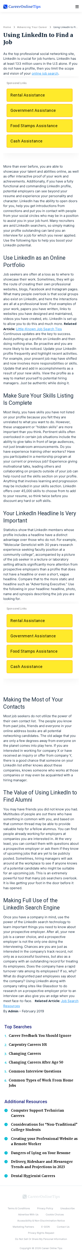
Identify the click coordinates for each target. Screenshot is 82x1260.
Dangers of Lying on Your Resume (40, 1153)
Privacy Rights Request (41, 1232)
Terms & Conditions (19, 1208)
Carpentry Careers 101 (28, 1045)
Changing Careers (25, 1053)
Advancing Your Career (32, 27)
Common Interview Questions (35, 1071)
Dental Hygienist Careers (33, 1176)
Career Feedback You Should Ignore (40, 1036)
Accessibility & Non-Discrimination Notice (41, 1220)
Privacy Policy (45, 1208)
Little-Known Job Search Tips (39, 329)
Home (7, 27)
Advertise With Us (28, 1214)
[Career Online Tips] (41, 1196)
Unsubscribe (67, 1208)
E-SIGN (45, 1226)
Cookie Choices (55, 1214)
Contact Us (63, 1226)
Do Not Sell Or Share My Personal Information (41, 1239)
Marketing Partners (23, 1226)
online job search (45, 73)
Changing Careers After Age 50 (36, 1062)
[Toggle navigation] (77, 6)
